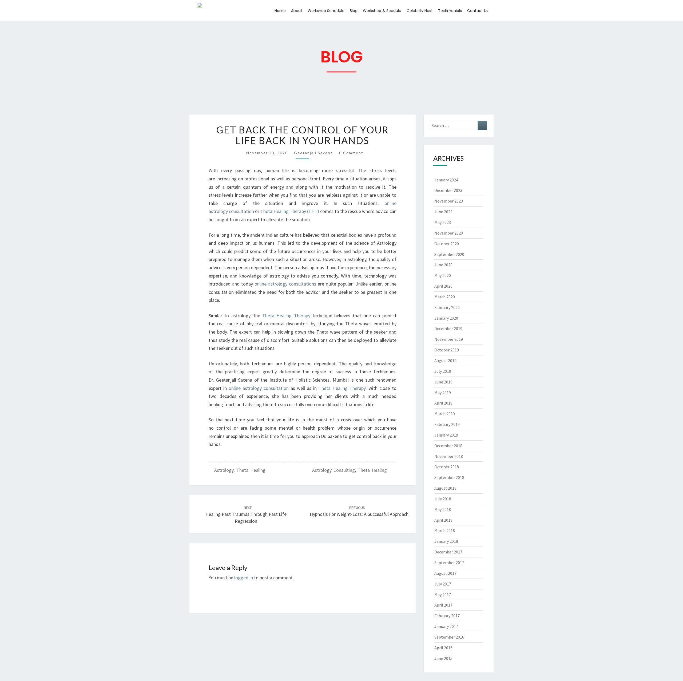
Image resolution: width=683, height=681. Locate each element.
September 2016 (449, 637)
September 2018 (449, 477)
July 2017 (442, 584)
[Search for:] (458, 125)
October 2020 (446, 243)
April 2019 (443, 403)
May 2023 (442, 222)
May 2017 (442, 594)
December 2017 (448, 552)
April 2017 (443, 605)
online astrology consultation (259, 388)
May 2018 (442, 509)
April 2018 (443, 520)
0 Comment (351, 153)
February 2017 (447, 615)
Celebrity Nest (420, 10)
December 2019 (448, 328)
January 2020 (446, 318)
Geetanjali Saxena (313, 153)
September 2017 (449, 562)
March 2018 (444, 530)
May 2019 (442, 392)
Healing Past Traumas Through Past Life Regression (246, 514)
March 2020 (444, 296)
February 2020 (447, 307)
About (296, 10)
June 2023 (443, 211)
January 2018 (446, 541)
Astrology (223, 470)
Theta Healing (250, 470)
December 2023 (448, 190)
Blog (354, 10)
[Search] (482, 125)
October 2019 (446, 350)
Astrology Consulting (333, 470)
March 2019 (444, 413)
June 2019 (443, 382)
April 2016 (443, 647)
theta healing (372, 470)
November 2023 (448, 201)
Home (280, 10)
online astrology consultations (285, 284)
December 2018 (448, 445)
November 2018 (448, 456)
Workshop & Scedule (382, 10)
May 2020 (442, 275)
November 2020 (448, 233)
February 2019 (447, 424)
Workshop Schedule (326, 10)
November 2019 (448, 339)
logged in (243, 578)
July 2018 (442, 498)
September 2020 (449, 254)
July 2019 (442, 371)
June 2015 (443, 658)
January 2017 (446, 626)
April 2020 (443, 286)
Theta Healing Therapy (287, 315)
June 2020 (443, 264)
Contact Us (477, 10)
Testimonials (450, 10)
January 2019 (446, 435)
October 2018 (446, 466)
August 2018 (445, 488)
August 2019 (445, 360)
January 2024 (446, 180)
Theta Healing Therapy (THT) (289, 211)
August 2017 (445, 573)
